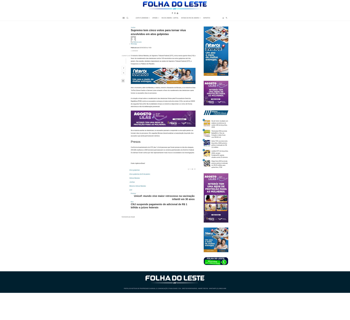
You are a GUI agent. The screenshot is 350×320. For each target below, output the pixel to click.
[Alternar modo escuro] (127, 18)
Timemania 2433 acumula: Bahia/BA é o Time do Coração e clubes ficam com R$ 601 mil (219, 134)
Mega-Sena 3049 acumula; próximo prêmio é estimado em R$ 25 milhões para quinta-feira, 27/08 (219, 164)
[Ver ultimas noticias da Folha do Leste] (216, 112)
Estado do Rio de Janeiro (190, 18)
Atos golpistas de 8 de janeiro (139, 174)
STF (130, 190)
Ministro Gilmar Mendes (137, 186)
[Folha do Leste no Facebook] (172, 13)
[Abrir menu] (124, 18)
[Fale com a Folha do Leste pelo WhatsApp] (216, 261)
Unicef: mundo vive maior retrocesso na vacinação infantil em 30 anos (164, 198)
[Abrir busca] (226, 18)
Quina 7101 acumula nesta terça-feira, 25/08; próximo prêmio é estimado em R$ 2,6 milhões (219, 144)
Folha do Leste (137, 42)
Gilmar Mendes (134, 178)
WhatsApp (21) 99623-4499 (217, 288)
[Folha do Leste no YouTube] (177, 13)
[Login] (223, 18)
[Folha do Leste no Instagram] (174, 13)
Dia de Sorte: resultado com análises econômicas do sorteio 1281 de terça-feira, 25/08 (219, 124)
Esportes (206, 18)
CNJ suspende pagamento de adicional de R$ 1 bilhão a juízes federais (159, 206)
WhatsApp (134, 44)
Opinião (155, 18)
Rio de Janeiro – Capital (170, 18)
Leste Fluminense (142, 18)
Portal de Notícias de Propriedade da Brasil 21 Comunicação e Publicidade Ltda (152, 288)
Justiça (133, 27)
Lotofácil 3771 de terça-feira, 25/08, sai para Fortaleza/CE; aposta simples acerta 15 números (219, 154)
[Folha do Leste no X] (124, 73)
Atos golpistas (134, 170)
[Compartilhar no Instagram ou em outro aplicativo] (123, 80)
